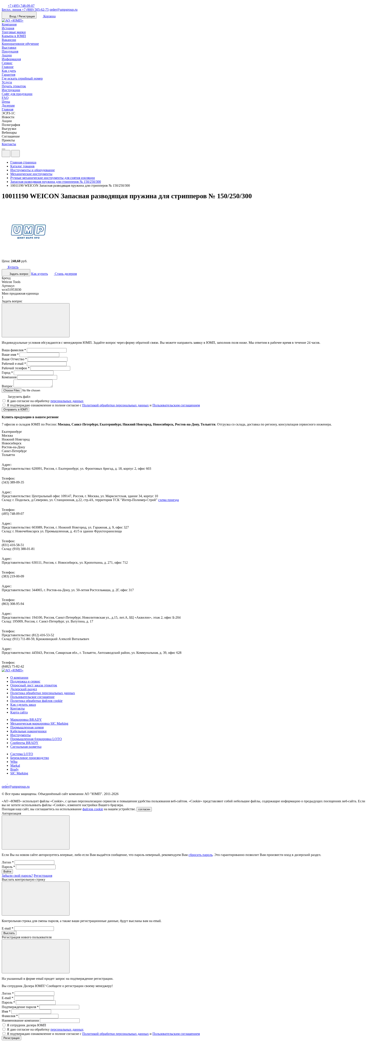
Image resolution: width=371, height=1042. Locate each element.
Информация (11, 59)
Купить (12, 267)
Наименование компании (20, 1020)
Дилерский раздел (23, 689)
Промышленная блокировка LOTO (36, 739)
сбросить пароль (201, 855)
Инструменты (20, 735)
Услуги (7, 82)
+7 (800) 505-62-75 (25, 9)
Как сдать (9, 71)
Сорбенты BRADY (24, 743)
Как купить (39, 274)
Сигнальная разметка (25, 746)
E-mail (7, 928)
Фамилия (10, 1016)
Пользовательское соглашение (32, 697)
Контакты (9, 144)
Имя (6, 1011)
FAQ (5, 98)
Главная (7, 109)
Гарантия (8, 74)
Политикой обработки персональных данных (115, 405)
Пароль (8, 867)
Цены (6, 101)
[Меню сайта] (15, 153)
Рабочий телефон (16, 368)
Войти (7, 871)
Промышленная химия (27, 727)
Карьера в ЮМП (14, 36)
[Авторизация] (6, 153)
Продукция (10, 51)
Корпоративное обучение (20, 43)
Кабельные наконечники (28, 731)
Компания (9, 24)
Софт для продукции (17, 94)
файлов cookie (92, 809)
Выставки (9, 47)
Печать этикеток (14, 86)
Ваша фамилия (14, 350)
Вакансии (9, 40)
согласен (144, 809)
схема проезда (168, 500)
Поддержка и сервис (25, 681)
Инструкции (11, 90)
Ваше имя (10, 354)
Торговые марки (14, 32)
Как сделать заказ (23, 704)
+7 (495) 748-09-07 (21, 6)
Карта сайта (19, 712)
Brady (14, 769)
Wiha (13, 761)
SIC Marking (19, 773)
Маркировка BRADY (26, 719)
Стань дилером (65, 274)
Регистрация (43, 875)
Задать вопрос (19, 274)
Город (7, 372)
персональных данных (67, 401)
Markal (15, 765)
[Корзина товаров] (23, 154)
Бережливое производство (29, 758)
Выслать (9, 933)
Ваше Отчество (14, 359)
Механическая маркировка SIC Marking (39, 723)
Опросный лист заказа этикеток (33, 685)
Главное (8, 67)
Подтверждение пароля (20, 1007)
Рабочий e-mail (14, 363)
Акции (7, 55)
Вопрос (7, 386)
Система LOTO (21, 754)
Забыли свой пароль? (17, 875)
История (8, 28)
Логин (8, 862)
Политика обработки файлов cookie (36, 701)
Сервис (7, 63)
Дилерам (8, 105)
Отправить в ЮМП (15, 409)
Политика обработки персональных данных (42, 693)
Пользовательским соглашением (176, 405)
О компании (19, 677)
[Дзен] (5, 783)
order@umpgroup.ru (64, 9)
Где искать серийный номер (22, 78)
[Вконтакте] (10, 783)
